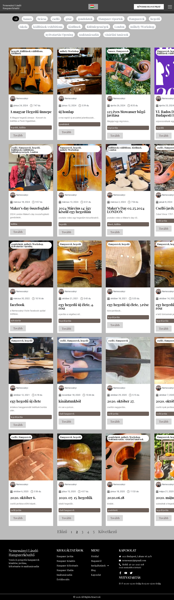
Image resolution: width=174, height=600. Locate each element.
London (119, 27)
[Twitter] (131, 573)
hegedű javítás (65, 321)
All (15, 19)
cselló (56, 19)
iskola (23, 27)
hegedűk (14, 127)
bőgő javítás (113, 128)
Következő (107, 531)
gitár (69, 19)
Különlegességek (97, 27)
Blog (93, 570)
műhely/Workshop (142, 27)
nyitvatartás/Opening (59, 34)
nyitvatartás (16, 320)
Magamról (96, 561)
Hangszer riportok (111, 19)
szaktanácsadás (89, 34)
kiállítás (22, 127)
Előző (62, 531)
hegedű (155, 19)
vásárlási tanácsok (116, 34)
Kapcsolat (96, 574)
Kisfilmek (74, 27)
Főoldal (95, 556)
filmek (110, 224)
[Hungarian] (93, 6)
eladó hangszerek (66, 413)
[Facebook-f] (120, 573)
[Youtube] (125, 573)
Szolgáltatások (98, 565)
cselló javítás (161, 220)
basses (27, 19)
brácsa (42, 19)
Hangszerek (137, 19)
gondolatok (85, 19)
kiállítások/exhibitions (47, 27)
